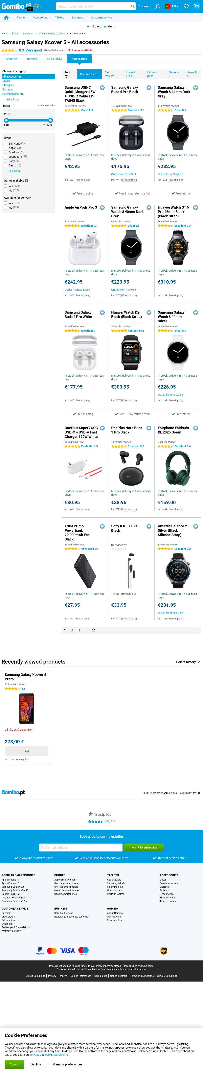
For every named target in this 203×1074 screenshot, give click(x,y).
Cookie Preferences (81, 976)
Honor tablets (114, 890)
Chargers (164, 886)
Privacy (52, 976)
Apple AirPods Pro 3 (81, 207)
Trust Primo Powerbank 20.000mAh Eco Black (77, 532)
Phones (59, 875)
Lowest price (130, 74)
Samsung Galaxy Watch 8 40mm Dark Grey (127, 211)
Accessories (40, 17)
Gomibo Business (63, 913)
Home (5, 33)
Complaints (100, 976)
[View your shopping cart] (196, 6)
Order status (8, 916)
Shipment (7, 923)
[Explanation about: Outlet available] (26, 180)
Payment (6, 913)
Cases (163, 879)
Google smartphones (65, 894)
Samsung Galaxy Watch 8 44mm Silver (171, 316)
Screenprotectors (169, 883)
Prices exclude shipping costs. (138, 966)
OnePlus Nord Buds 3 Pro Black (126, 430)
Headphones (166, 894)
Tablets (59, 17)
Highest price (152, 74)
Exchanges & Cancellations (16, 927)
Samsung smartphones (66, 883)
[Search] (132, 6)
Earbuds (164, 890)
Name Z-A (192, 74)
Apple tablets (114, 879)
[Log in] (158, 6)
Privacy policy (114, 920)
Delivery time (8, 920)
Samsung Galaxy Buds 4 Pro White (78, 314)
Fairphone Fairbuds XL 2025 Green (173, 430)
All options (13, 99)
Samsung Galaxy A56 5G (15, 890)
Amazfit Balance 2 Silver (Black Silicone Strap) (172, 530)
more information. (136, 969)
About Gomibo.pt (35, 976)
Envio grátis (22, 759)
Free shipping (83, 180)
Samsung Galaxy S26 (13, 886)
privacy (34, 1054)
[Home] (6, 17)
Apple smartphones (64, 879)
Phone (21, 17)
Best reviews (109, 74)
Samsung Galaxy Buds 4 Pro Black (124, 89)
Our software (114, 916)
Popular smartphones (18, 875)
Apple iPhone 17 (10, 879)
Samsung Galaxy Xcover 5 (51, 33)
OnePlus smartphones (66, 886)
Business (77, 17)
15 (93, 630)
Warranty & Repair (11, 931)
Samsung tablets (116, 883)
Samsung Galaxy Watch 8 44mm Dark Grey (174, 91)
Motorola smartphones (66, 890)
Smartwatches (167, 897)
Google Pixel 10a (11, 894)
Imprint (63, 976)
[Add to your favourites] (102, 87)
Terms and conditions (142, 976)
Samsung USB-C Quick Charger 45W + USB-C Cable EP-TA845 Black (80, 94)
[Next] (197, 630)
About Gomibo (115, 913)
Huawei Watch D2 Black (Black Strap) (126, 314)
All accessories (77, 33)
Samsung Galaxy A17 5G (15, 901)
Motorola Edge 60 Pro (13, 897)
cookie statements (56, 1054)
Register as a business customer (71, 916)
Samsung (28, 33)
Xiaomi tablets (115, 886)
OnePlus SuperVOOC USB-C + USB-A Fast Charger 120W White (81, 432)
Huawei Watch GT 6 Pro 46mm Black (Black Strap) (173, 211)
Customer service (101, 17)
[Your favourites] (186, 6)
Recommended (89, 74)
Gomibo (112, 908)
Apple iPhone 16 (10, 883)
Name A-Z (174, 74)
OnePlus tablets (115, 894)
